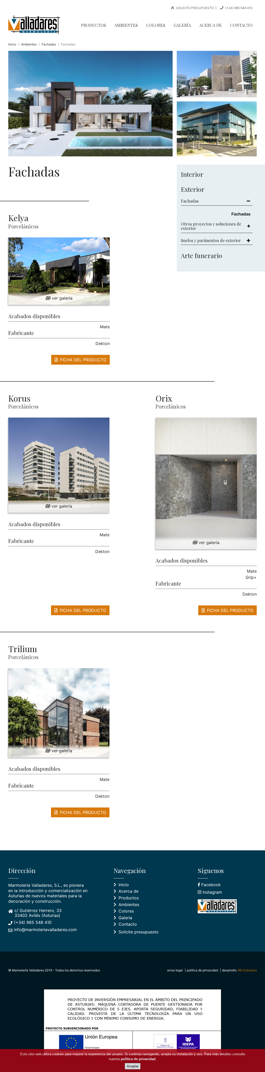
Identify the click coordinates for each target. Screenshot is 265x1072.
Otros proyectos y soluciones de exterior (211, 226)
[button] (59, 271)
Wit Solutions (247, 970)
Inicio (12, 44)
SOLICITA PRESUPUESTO (194, 8)
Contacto (241, 25)
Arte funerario (201, 255)
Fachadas (49, 44)
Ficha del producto (82, 359)
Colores (155, 25)
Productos (93, 25)
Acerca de (210, 25)
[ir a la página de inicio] (36, 24)
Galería (182, 25)
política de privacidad (202, 970)
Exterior (192, 189)
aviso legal (175, 970)
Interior (192, 174)
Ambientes (126, 25)
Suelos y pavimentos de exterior (211, 240)
